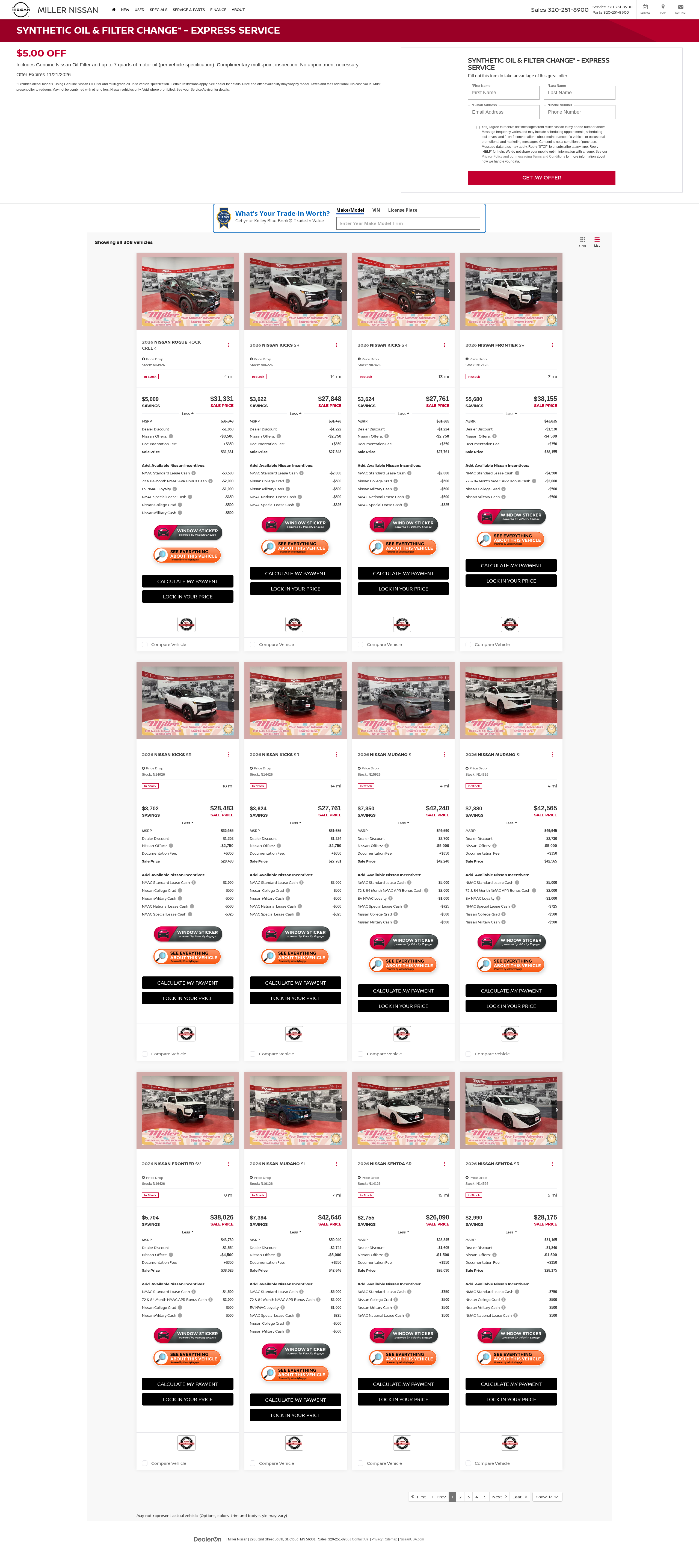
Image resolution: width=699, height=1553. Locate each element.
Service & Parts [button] (189, 9)
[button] (233, 291)
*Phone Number (560, 105)
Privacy (377, 1539)
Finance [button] (218, 9)
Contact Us (360, 1539)
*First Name (481, 86)
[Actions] (228, 345)
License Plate (402, 210)
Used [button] (139, 9)
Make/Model (350, 210)
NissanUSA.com (412, 1539)
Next (498, 1497)
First (420, 1497)
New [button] (125, 9)
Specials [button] (158, 9)
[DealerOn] (208, 1539)
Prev (439, 1497)
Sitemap (391, 1539)
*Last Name (557, 86)
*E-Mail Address (484, 105)
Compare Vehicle (168, 644)
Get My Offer (541, 177)
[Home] (113, 9)
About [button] (238, 9)
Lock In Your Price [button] (188, 596)
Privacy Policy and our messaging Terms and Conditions (523, 156)
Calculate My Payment (187, 581)
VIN (376, 210)
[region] (187, 469)
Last (519, 1497)
